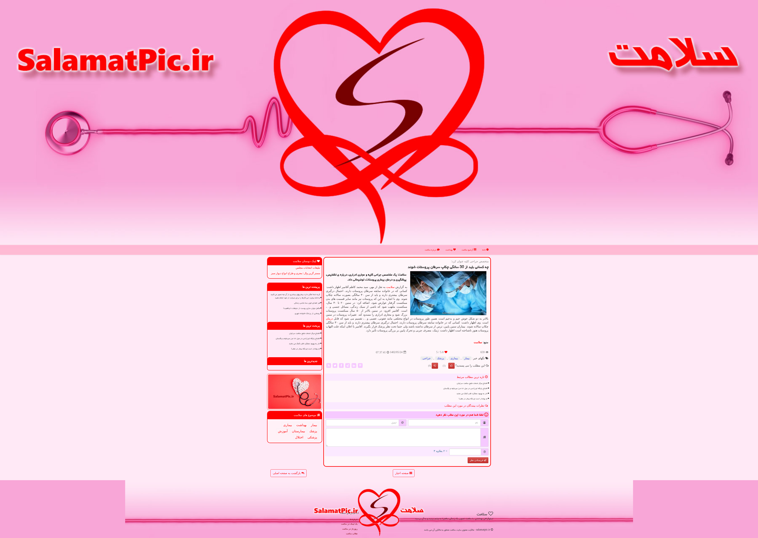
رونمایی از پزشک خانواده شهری (307, 313)
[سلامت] (379, 126)
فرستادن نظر (477, 460)
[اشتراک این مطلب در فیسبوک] (341, 365)
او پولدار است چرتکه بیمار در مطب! (473, 399)
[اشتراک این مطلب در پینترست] (360, 365)
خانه (484, 250)
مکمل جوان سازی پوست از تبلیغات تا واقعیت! (301, 308)
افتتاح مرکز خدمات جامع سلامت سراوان (472, 383)
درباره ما (353, 519)
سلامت (390, 287)
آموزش (283, 431)
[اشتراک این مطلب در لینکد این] (354, 365)
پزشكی (312, 437)
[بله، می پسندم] (451, 366)
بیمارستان (298, 431)
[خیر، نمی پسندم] (435, 366)
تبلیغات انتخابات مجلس (308, 267)
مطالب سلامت (351, 533)
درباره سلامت (431, 250)
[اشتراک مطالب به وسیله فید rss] (328, 365)
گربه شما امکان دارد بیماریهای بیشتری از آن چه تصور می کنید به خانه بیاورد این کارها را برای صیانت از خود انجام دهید (295, 296)
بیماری (454, 358)
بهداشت (449, 250)
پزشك (440, 358)
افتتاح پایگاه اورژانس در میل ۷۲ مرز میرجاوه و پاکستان (465, 388)
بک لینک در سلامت (349, 524)
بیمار (467, 358)
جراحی (426, 358)
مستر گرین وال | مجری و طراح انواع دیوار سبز (295, 273)
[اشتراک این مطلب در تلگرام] (347, 365)
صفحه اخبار (402, 473)
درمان (329, 318)
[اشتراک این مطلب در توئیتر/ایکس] (335, 365)
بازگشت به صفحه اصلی (287, 473)
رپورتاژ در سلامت (349, 529)
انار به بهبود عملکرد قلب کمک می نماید (472, 394)
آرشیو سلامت (468, 250)
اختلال (299, 437)
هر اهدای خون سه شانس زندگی (307, 303)
